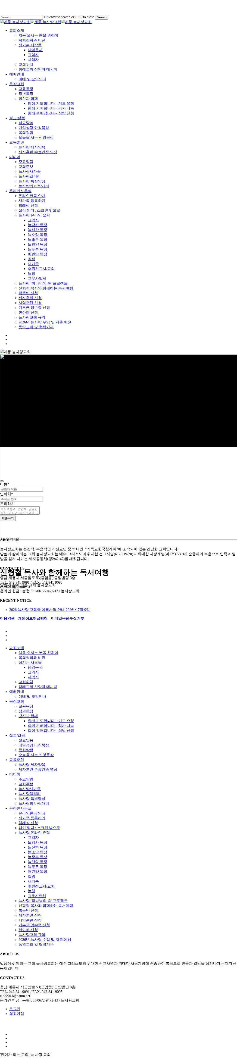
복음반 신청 (28, 910)
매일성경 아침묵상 (34, 745)
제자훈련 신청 (30, 915)
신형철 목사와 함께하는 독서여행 (46, 906)
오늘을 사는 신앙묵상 (36, 755)
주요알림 (26, 779)
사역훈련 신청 (30, 920)
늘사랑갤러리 (30, 794)
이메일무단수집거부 (67, 618)
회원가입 (16, 1014)
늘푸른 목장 (37, 867)
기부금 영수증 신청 (34, 925)
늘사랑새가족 (30, 789)
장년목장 (26, 711)
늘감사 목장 (37, 842)
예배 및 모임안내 (32, 696)
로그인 (14, 1009)
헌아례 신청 (28, 930)
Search (101, 17)
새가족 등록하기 (32, 818)
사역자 (33, 677)
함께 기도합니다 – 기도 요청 (51, 721)
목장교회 (16, 701)
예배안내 (16, 692)
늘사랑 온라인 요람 (34, 833)
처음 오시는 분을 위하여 (38, 653)
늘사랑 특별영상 (32, 799)
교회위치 (26, 682)
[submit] (2, 481)
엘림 (31, 876)
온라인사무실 (20, 808)
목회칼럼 (26, 750)
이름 (4, 484)
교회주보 (26, 784)
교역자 (33, 672)
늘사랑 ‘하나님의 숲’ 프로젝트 (43, 901)
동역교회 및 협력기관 (36, 944)
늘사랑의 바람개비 (34, 803)
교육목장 (26, 706)
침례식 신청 (28, 823)
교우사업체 (37, 896)
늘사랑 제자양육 (32, 765)
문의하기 (7, 504)
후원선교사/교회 (41, 886)
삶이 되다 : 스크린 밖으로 (39, 828)
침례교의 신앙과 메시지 (38, 687)
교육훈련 (16, 760)
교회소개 (16, 648)
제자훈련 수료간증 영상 (38, 769)
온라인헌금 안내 (32, 813)
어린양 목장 (37, 871)
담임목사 (35, 667)
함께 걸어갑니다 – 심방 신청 (51, 730)
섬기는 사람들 (30, 662)
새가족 (33, 881)
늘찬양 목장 (37, 862)
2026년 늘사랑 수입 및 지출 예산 (45, 940)
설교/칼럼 (17, 735)
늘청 (31, 891)
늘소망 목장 (37, 852)
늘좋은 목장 (37, 857)
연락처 (6, 494)
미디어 (14, 774)
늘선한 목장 (37, 847)
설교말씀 (26, 740)
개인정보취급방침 (33, 618)
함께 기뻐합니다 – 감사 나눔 (51, 726)
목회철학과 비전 (32, 658)
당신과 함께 (28, 716)
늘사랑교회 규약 (32, 935)
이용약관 (7, 618)
